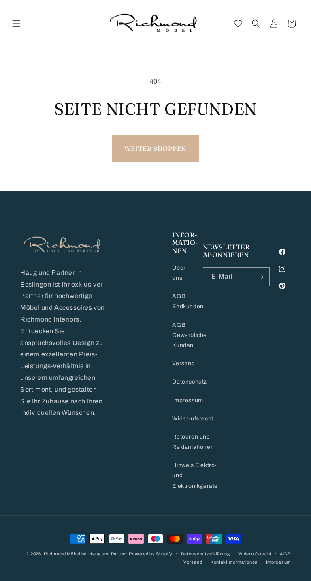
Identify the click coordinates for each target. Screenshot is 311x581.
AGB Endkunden (187, 301)
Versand (183, 363)
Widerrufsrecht (192, 419)
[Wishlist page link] (238, 23)
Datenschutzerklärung (205, 553)
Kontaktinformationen (234, 562)
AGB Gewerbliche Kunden (189, 335)
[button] (16, 23)
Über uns (178, 273)
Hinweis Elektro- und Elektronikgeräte (195, 475)
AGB (285, 553)
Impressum (187, 400)
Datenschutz (189, 382)
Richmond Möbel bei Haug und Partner (86, 553)
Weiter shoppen (155, 148)
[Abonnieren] (260, 276)
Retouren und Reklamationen (193, 442)
